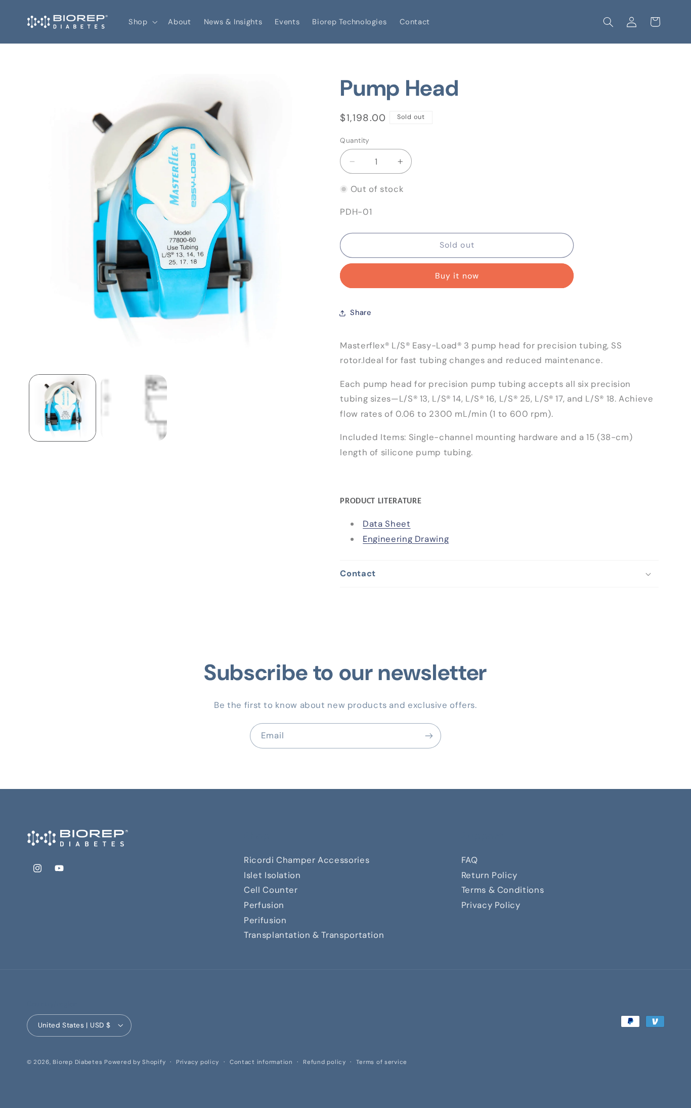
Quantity (354, 140)
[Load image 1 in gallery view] (62, 408)
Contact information (261, 1062)
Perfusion (264, 905)
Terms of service (381, 1062)
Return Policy (489, 875)
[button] (141, 22)
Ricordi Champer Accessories (306, 859)
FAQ (469, 859)
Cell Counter (271, 889)
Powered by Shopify (134, 1062)
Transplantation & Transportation (314, 934)
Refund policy (324, 1062)
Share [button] (360, 312)
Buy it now (457, 275)
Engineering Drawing (406, 538)
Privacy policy (197, 1062)
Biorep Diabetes (77, 1062)
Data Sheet (386, 523)
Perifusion (265, 920)
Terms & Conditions (502, 889)
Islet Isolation (272, 875)
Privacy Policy (491, 905)
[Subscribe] (429, 735)
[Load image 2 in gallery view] (134, 408)
